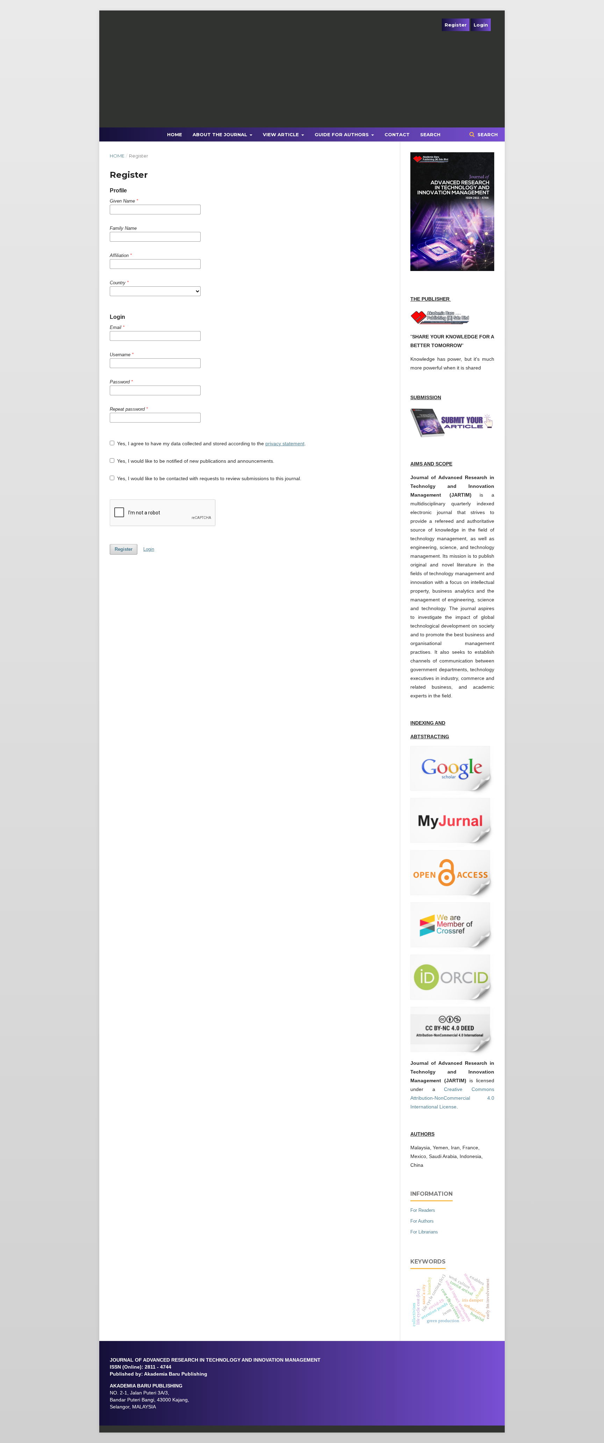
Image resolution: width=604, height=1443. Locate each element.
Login (481, 25)
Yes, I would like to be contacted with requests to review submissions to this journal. (208, 478)
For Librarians (424, 1232)
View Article (281, 134)
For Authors (422, 1221)
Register (456, 25)
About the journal (221, 134)
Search (430, 134)
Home (174, 134)
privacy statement (284, 443)
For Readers (422, 1210)
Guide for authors (342, 134)
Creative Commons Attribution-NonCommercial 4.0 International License (452, 1097)
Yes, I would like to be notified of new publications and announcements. (195, 461)
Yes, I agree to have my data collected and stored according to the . (211, 443)
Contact (397, 134)
